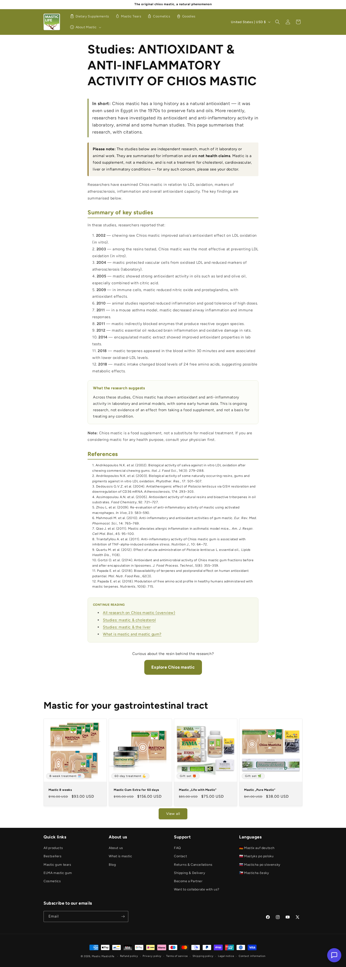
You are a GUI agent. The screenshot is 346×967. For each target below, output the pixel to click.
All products (53, 848)
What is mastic (120, 856)
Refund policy (129, 956)
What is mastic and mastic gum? (132, 634)
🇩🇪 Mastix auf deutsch (257, 848)
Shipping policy (203, 956)
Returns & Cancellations (193, 865)
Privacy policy (152, 956)
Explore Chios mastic (173, 667)
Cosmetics (52, 881)
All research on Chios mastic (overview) (139, 612)
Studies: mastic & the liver (126, 627)
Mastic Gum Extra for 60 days (136, 790)
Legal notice (226, 956)
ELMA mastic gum (58, 873)
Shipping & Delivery (189, 873)
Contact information (252, 956)
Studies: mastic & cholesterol (129, 620)
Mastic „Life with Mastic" (198, 790)
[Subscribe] (123, 916)
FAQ (177, 848)
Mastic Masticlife (103, 956)
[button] (85, 27)
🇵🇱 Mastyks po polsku (256, 856)
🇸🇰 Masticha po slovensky (259, 865)
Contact (180, 856)
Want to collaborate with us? (196, 889)
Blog (112, 865)
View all (173, 814)
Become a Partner (188, 881)
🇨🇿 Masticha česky (254, 873)
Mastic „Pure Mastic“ (259, 790)
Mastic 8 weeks (60, 790)
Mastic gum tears (57, 865)
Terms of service (177, 956)
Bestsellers (53, 856)
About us (116, 848)
